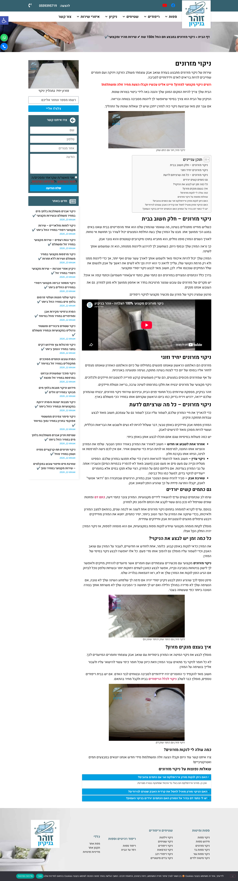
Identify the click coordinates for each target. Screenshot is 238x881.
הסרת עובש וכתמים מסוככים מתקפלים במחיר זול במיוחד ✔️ (56, 361)
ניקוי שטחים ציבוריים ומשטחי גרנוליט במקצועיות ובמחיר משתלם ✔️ (53, 330)
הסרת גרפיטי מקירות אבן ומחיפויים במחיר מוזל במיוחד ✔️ (54, 314)
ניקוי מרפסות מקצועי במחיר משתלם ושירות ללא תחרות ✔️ (56, 256)
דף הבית (204, 37)
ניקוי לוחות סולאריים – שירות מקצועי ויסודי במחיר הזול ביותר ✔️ (53, 227)
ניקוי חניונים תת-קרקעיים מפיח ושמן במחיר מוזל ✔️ (55, 451)
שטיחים (132, 16)
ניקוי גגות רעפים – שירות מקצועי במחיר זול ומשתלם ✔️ (54, 242)
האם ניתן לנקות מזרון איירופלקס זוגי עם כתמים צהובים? (180, 201)
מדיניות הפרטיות (43, 181)
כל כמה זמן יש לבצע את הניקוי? (190, 184)
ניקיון (113, 16)
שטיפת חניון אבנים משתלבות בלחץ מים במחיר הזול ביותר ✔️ (53, 437)
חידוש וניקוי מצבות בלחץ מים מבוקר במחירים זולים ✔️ (57, 390)
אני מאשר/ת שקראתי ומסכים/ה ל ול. (54, 179)
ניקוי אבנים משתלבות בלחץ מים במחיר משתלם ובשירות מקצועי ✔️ (53, 213)
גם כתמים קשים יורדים (195, 180)
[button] (4, 20)
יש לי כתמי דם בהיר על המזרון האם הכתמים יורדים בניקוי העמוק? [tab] (166, 798)
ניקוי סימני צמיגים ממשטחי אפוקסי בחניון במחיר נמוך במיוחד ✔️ (54, 421)
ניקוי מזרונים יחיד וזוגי (194, 170)
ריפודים (154, 16)
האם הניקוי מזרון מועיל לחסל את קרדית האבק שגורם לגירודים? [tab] (167, 791)
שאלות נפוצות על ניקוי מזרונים (193, 197)
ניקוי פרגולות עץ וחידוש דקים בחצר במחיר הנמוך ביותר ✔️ (56, 347)
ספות (173, 16)
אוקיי (40, 876)
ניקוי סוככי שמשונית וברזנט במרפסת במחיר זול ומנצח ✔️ (57, 375)
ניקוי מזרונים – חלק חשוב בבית (189, 165)
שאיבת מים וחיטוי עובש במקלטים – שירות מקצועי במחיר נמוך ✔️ (54, 466)
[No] (233, 876)
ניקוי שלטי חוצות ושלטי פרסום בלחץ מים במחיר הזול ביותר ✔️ (56, 299)
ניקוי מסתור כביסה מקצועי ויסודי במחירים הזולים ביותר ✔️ (54, 285)
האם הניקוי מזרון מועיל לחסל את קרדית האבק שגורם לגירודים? (176, 205)
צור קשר (64, 16)
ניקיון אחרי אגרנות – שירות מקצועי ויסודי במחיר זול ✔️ (53, 271)
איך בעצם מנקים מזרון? (195, 189)
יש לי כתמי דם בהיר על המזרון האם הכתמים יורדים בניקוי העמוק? (175, 209)
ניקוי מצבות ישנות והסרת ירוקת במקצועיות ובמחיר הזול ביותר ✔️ (55, 404)
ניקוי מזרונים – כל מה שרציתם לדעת (185, 175)
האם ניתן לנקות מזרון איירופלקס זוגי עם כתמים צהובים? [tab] (172, 777)
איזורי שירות (90, 16)
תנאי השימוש (66, 181)
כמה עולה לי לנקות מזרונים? (194, 193)
